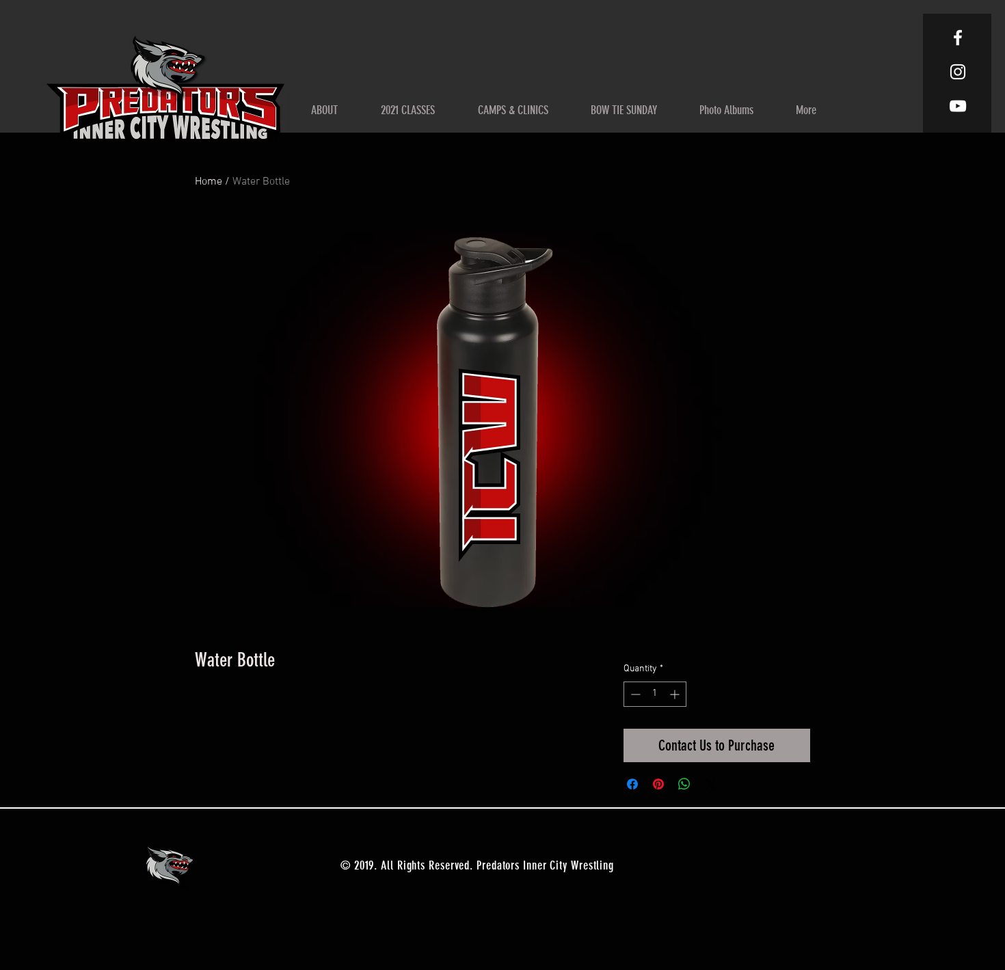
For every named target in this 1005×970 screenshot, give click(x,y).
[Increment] (675, 694)
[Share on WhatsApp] (684, 784)
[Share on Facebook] (632, 784)
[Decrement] (634, 694)
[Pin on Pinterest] (658, 784)
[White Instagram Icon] (958, 72)
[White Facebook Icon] (958, 37)
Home (208, 182)
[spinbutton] (655, 694)
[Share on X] (710, 784)
